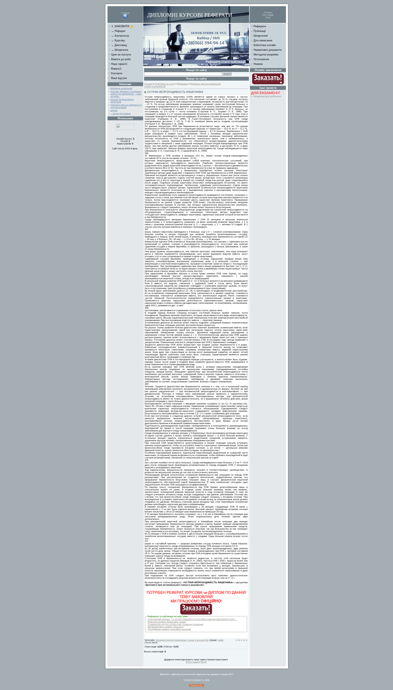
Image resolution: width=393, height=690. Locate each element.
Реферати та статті (165, 84)
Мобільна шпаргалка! (121, 88)
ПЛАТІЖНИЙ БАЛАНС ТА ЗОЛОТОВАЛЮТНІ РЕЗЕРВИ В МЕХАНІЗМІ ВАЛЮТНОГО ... (192, 619)
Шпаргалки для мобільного (267, 96)
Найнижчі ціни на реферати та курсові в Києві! (126, 106)
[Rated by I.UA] (125, 129)
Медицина (182, 84)
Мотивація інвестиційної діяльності (165, 627)
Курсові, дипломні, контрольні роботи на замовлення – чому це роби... (126, 94)
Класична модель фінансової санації (166, 622)
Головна (125, 13)
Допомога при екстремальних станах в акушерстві (182, 640)
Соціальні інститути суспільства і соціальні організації (175, 624)
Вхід (268, 17)
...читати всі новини (121, 113)
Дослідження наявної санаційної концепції (169, 629)
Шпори (114, 110)
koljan (221, 640)
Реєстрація (268, 15)
